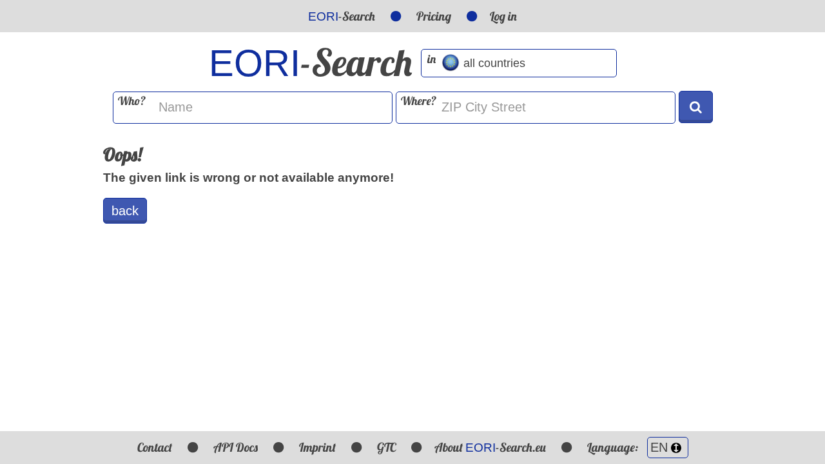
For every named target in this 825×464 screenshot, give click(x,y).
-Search (341, 16)
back (125, 211)
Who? (132, 100)
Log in (503, 16)
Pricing (433, 16)
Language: (614, 447)
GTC (386, 447)
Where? (418, 100)
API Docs (235, 447)
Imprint (317, 447)
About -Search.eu (490, 447)
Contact (154, 447)
